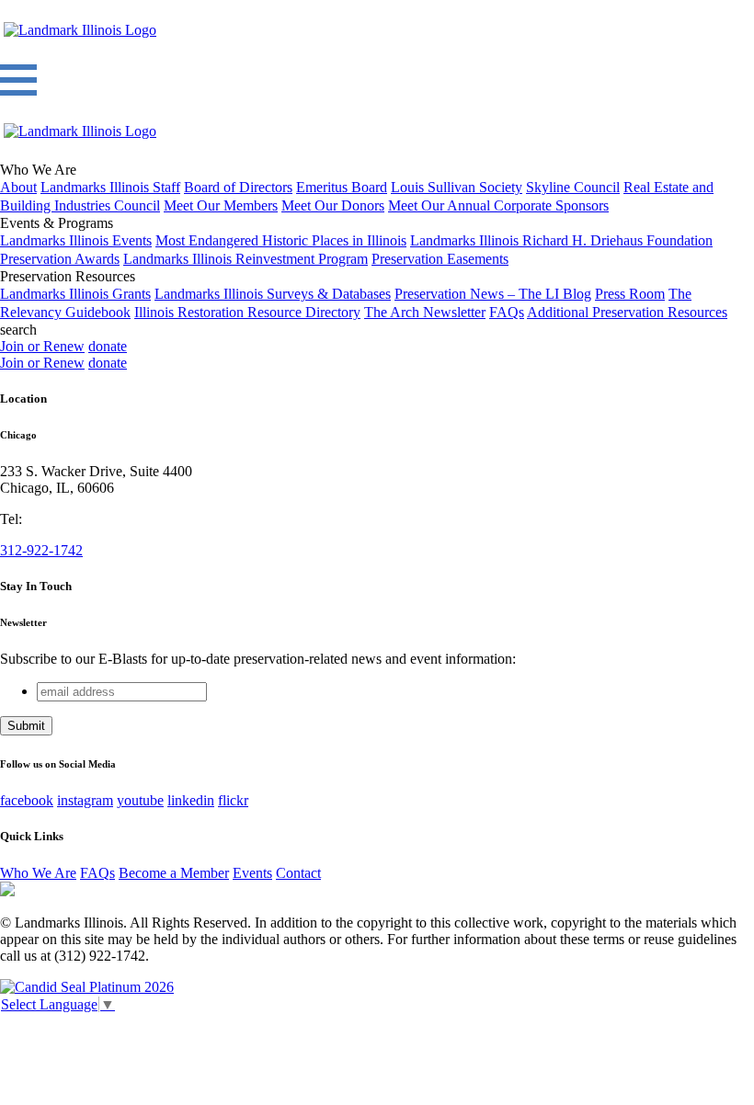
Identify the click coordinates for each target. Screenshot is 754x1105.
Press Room (630, 294)
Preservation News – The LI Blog (492, 294)
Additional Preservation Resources (627, 312)
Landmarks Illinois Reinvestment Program (245, 259)
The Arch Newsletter (425, 312)
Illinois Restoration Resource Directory (247, 312)
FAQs (506, 312)
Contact (298, 873)
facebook (26, 800)
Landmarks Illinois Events (76, 240)
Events (252, 873)
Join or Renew (42, 346)
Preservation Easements (439, 259)
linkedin (190, 800)
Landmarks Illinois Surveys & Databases (272, 294)
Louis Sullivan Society (456, 187)
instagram (85, 800)
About (18, 187)
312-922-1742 (41, 550)
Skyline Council (573, 187)
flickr (233, 800)
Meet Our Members (221, 205)
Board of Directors (238, 187)
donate (107, 346)
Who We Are (38, 873)
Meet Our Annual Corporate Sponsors (498, 205)
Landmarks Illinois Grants (75, 294)
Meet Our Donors (332, 205)
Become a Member (174, 873)
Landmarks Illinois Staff (110, 187)
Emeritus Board (341, 187)
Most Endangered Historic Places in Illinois (280, 240)
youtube (140, 800)
